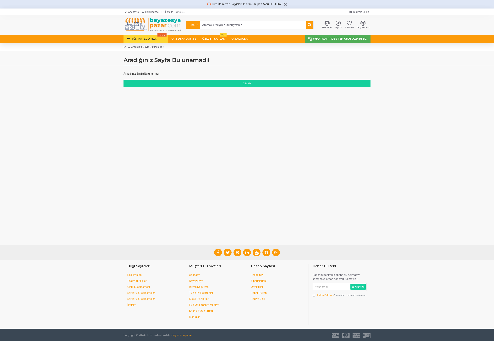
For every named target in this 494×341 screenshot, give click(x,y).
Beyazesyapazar (182, 335)
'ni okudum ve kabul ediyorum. (341, 295)
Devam (247, 83)
